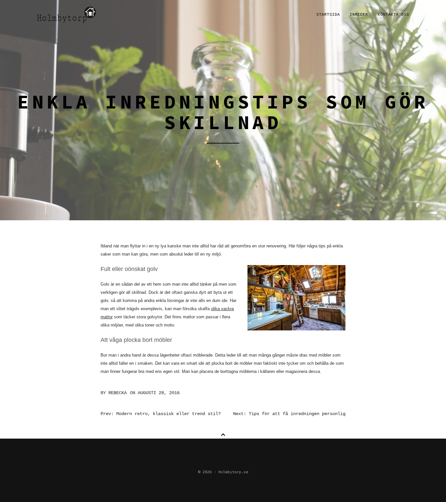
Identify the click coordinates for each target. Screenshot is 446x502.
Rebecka (117, 392)
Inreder (359, 14)
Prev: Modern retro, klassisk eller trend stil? (161, 413)
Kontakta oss (393, 14)
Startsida (328, 14)
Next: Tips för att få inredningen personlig (289, 413)
